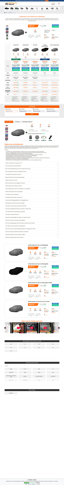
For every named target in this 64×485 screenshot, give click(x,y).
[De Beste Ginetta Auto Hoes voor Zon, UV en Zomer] (16, 308)
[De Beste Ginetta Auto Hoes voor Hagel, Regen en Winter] (16, 289)
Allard (25, 372)
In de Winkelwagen (55, 26)
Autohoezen (10, 12)
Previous (5, 328)
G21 (11, 347)
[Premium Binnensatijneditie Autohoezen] (44, 49)
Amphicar (25, 376)
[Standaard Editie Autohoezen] (25, 49)
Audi (53, 380)
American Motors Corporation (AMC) (11, 376)
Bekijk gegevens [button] (55, 284)
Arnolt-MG (11, 380)
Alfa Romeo (11, 372)
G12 (39, 344)
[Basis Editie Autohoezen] (35, 49)
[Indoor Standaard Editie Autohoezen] (54, 49)
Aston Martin (25, 380)
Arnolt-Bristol (53, 376)
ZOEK (32, 114)
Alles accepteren (27, 482)
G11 (25, 344)
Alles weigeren (38, 482)
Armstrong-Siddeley (39, 376)
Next (26, 32)
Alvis (53, 372)
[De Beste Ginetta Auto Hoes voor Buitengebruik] (16, 252)
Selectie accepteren (32, 482)
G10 (11, 344)
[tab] (8, 122)
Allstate (39, 372)
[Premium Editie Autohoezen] (16, 49)
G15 (53, 344)
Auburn (39, 380)
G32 (39, 347)
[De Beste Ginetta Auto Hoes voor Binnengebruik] (16, 271)
